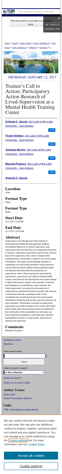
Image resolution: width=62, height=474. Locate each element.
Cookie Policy (36, 444)
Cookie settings (18, 440)
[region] (31, 444)
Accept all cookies (31, 455)
